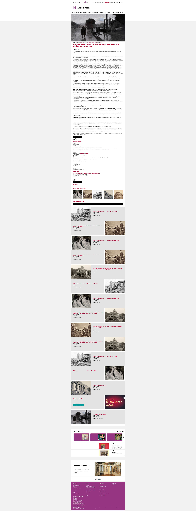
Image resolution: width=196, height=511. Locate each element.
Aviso (113, 485)
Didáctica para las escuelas (103, 490)
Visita (121, 12)
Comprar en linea (77, 136)
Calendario (116, 12)
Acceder (111, 2)
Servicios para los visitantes (90, 487)
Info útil (87, 485)
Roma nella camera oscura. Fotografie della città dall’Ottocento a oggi (86, 173)
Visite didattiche (89, 489)
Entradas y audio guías (90, 486)
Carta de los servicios (76, 489)
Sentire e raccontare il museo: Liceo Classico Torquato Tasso (117, 453)
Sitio (74, 492)
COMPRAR (107, 2)
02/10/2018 (117, 447)
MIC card (87, 488)
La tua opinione (89, 492)
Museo (73, 12)
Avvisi (108, 149)
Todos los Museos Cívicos (99, 2)
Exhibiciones (95, 12)
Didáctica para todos (102, 491)
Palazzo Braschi (76, 493)
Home (74, 42)
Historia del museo (76, 485)
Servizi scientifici (78, 496)
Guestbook (75, 487)
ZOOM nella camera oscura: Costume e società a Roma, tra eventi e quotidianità (87, 226)
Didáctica (109, 12)
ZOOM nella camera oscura (99, 385)
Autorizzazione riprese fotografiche (79, 505)
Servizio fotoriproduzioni (77, 502)
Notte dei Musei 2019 (78, 398)
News (113, 484)
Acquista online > (77, 181)
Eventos (102, 12)
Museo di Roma (83, 8)
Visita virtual (110, 439)
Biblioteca (75, 499)
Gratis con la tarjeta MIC (79, 405)
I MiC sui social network (93, 439)
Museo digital (87, 12)
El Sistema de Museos (77, 488)
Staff (74, 486)
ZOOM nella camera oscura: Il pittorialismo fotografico (106, 240)
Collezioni (79, 12)
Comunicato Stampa (78, 186)
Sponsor (113, 486)
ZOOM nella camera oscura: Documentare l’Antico (105, 211)
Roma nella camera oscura (99, 414)
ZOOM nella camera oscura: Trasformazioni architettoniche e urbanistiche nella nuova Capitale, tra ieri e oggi (107, 269)
